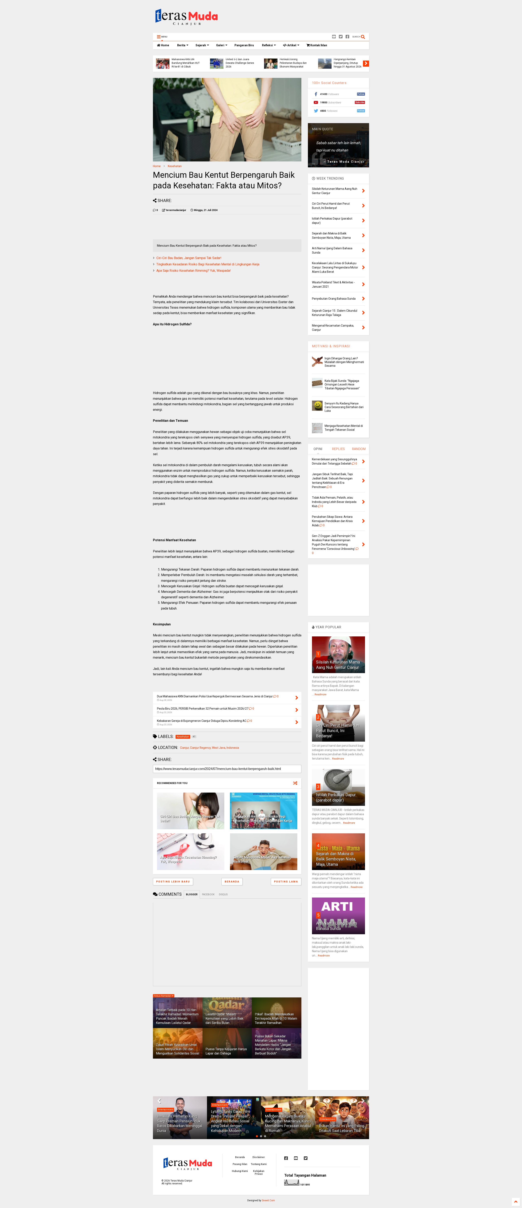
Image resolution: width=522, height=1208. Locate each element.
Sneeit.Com (268, 1200)
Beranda (232, 881)
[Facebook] (347, 36)
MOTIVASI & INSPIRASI (331, 346)
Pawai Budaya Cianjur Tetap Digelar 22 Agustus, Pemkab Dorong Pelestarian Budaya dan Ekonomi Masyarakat (294, 59)
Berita (181, 45)
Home (164, 45)
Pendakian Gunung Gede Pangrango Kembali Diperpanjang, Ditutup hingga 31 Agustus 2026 (348, 61)
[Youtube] (334, 36)
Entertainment (165, 1109)
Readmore (320, 694)
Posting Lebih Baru (173, 881)
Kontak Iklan (318, 45)
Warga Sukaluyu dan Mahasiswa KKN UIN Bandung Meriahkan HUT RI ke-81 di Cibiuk (186, 61)
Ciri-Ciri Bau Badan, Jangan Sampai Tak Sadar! (188, 258)
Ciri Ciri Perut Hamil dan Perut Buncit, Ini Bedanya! (337, 730)
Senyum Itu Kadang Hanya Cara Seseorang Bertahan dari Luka (344, 407)
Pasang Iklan (240, 1164)
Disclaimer (258, 1157)
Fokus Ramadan (163, 996)
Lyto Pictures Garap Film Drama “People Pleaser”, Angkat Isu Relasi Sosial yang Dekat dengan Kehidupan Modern (230, 1121)
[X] (341, 36)
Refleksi (267, 45)
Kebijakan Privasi (258, 1172)
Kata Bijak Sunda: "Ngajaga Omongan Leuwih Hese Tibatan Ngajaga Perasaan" (342, 384)
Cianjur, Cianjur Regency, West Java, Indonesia (209, 747)
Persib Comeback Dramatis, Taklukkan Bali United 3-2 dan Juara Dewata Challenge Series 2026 (240, 59)
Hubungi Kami (240, 1171)
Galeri (220, 45)
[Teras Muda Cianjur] (187, 28)
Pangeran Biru (244, 45)
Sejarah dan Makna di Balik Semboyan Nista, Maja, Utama (336, 859)
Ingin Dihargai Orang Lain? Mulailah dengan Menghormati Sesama (344, 362)
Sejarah (201, 45)
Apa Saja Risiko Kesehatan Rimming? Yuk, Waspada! (193, 271)
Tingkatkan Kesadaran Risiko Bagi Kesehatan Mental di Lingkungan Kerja (207, 264)
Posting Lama (286, 881)
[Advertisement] (295, 17)
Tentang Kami (259, 1164)
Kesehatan (175, 166)
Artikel (291, 45)
